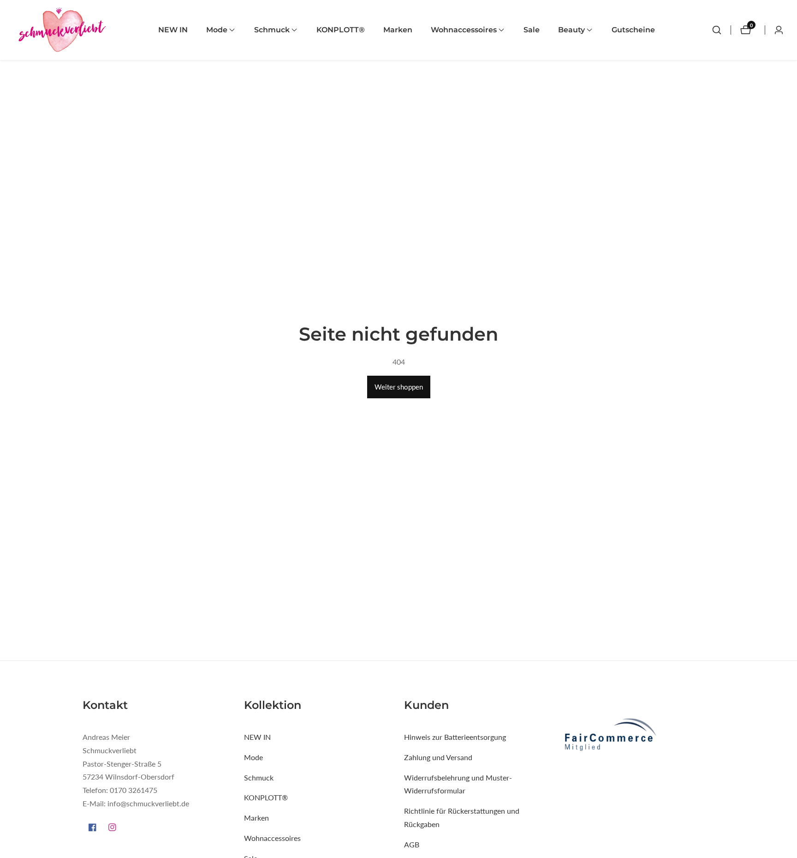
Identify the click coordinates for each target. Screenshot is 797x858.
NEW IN (173, 29)
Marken (397, 29)
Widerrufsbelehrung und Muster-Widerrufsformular (458, 784)
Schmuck (259, 777)
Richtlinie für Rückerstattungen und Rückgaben (461, 818)
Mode (253, 757)
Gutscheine (633, 29)
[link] (639, 736)
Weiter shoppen (399, 387)
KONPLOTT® (340, 29)
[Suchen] (717, 30)
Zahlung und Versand (438, 757)
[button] (216, 30)
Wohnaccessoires (272, 838)
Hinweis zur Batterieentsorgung (455, 736)
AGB (411, 844)
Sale (531, 29)
